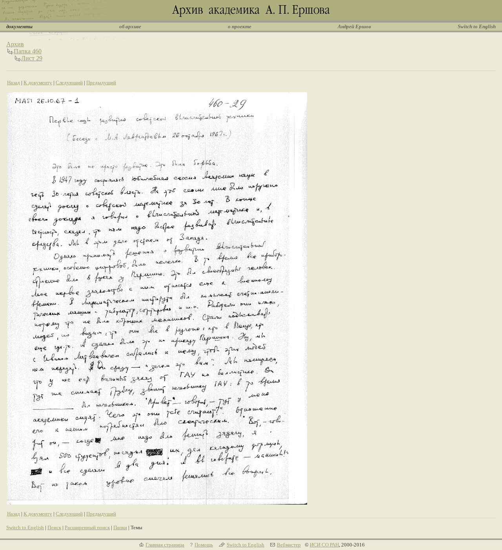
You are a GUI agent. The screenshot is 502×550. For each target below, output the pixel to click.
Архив (15, 44)
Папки (120, 527)
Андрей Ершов (354, 26)
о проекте (239, 26)
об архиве (130, 26)
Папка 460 (28, 51)
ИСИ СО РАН (324, 545)
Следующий (69, 82)
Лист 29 (31, 58)
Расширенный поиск (87, 527)
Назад (13, 82)
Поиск (54, 527)
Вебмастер (289, 545)
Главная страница (165, 545)
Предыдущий (101, 82)
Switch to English (477, 26)
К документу (38, 82)
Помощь (204, 545)
